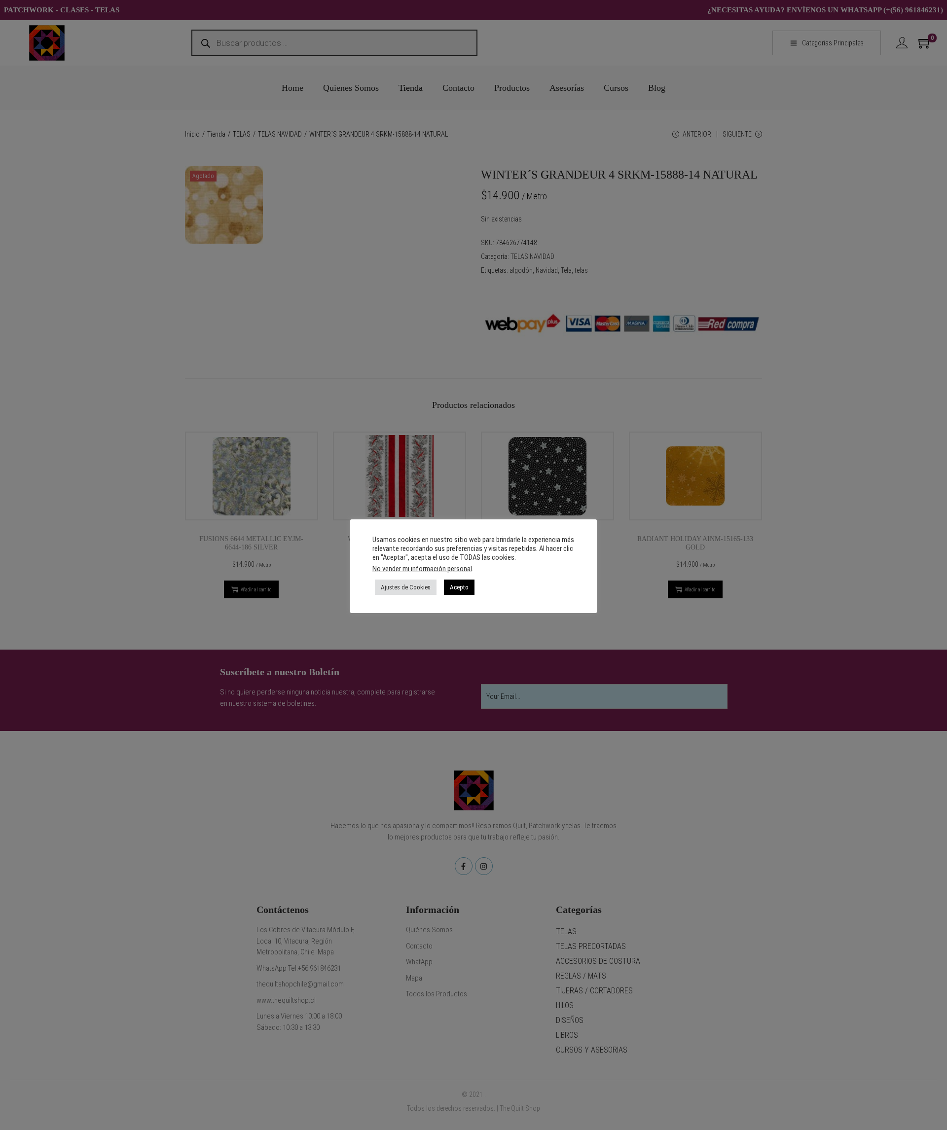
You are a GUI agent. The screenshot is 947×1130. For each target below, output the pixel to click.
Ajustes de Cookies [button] (406, 587)
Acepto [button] (459, 587)
